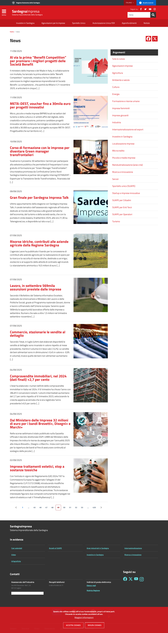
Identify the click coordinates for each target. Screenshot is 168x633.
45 (35, 508)
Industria (116, 122)
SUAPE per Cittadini (121, 200)
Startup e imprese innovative (126, 193)
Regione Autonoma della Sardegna (28, 2)
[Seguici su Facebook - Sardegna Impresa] (125, 579)
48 (53, 508)
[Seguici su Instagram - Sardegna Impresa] (142, 579)
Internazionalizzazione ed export (127, 129)
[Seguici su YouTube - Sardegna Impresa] (136, 579)
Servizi (115, 179)
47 (47, 508)
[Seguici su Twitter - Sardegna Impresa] (131, 579)
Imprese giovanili (120, 115)
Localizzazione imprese (123, 143)
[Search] (153, 15)
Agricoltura (117, 73)
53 (83, 508)
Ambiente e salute (121, 80)
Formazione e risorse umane (126, 101)
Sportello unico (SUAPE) (123, 186)
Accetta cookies (73, 625)
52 (77, 508)
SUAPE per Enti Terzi (122, 207)
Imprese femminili (121, 108)
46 (41, 508)
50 (65, 508)
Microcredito (118, 150)
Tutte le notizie (118, 58)
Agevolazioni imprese (122, 66)
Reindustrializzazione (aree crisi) (127, 165)
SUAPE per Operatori (122, 214)
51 (71, 508)
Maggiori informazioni (84, 617)
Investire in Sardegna (122, 136)
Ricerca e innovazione (122, 172)
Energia (115, 94)
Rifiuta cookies (94, 625)
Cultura (115, 87)
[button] (130, 2)
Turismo (116, 221)
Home (12, 31)
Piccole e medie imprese (123, 157)
